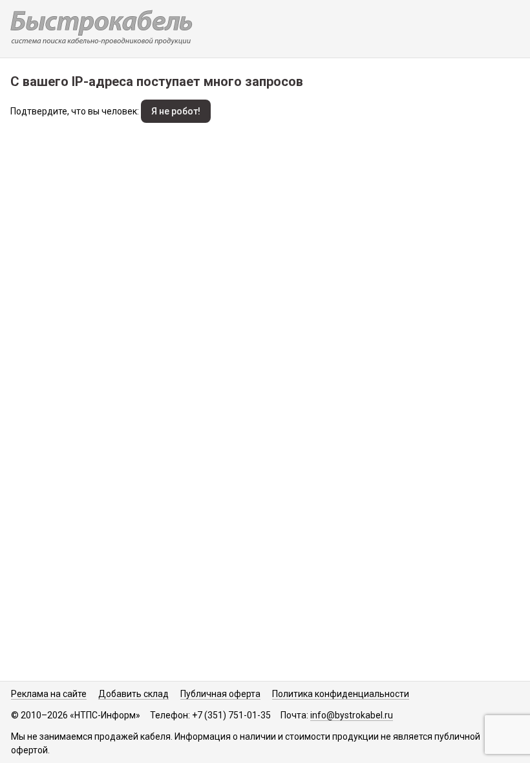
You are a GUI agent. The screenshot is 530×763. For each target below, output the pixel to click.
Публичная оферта (220, 694)
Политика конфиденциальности (340, 694)
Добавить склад (133, 694)
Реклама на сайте (49, 694)
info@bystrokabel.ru (351, 715)
